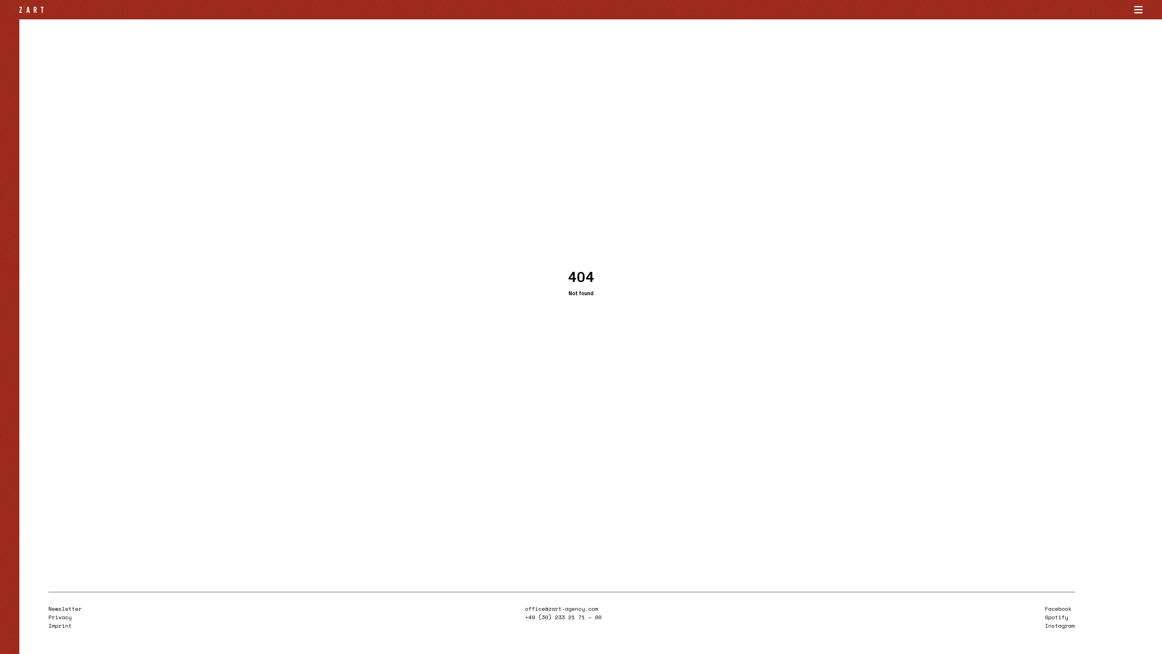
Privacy (60, 617)
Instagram (1060, 625)
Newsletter (65, 609)
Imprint (60, 625)
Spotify (1056, 617)
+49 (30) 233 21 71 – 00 (563, 617)
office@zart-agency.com (561, 609)
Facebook (1058, 609)
